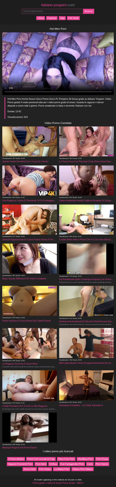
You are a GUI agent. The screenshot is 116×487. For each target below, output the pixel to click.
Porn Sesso (45, 469)
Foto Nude (73, 18)
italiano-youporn (58, 5)
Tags (62, 18)
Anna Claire (30, 469)
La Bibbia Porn (61, 469)
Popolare (51, 18)
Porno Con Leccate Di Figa (41, 459)
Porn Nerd (41, 464)
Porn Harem (102, 464)
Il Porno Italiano (16, 459)
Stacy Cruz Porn (66, 459)
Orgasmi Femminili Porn (20, 464)
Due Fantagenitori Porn (72, 464)
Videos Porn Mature (83, 469)
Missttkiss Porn (85, 459)
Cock (90, 464)
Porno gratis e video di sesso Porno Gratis (54, 483)
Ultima (40, 18)
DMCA (80, 483)
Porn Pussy (102, 459)
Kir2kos (53, 464)
